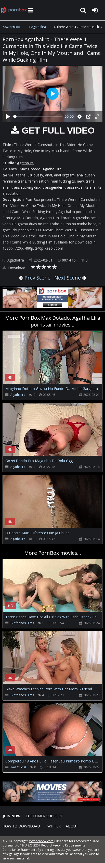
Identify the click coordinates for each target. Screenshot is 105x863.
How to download (21, 826)
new (80, 181)
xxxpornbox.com (41, 841)
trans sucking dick (26, 187)
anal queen (86, 175)
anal (48, 175)
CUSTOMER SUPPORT (44, 815)
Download (16, 267)
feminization (38, 181)
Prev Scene (36, 277)
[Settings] (79, 116)
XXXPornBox (11, 27)
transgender (52, 187)
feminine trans (14, 181)
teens (20, 175)
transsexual (73, 187)
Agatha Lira (52, 169)
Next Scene (67, 277)
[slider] (37, 116)
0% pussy (35, 175)
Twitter (53, 826)
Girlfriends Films (22, 623)
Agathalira (38, 27)
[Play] (8, 116)
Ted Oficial (18, 767)
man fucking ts (63, 181)
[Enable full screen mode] (97, 116)
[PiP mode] (88, 116)
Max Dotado (30, 169)
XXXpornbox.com (14, 10)
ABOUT (72, 826)
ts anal (90, 187)
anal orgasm (64, 175)
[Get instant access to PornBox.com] (52, 801)
